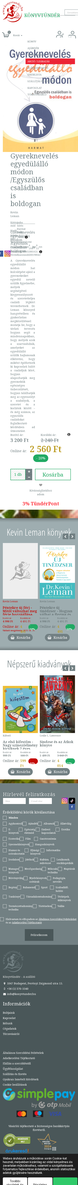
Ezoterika (14, 838)
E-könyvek (14, 831)
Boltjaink (9, 1012)
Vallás (61, 906)
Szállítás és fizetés (41, 81)
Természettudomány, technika (21, 907)
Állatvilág (65, 823)
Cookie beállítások (15, 1084)
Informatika (53, 850)
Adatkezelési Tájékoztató (19, 1058)
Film (28, 838)
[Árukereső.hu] (17, 1141)
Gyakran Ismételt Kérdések (20, 1079)
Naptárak (69, 868)
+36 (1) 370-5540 (17, 988)
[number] (18, 474)
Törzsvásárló (37, 94)
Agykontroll (16, 823)
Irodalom (14, 859)
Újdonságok (35, 54)
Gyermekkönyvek (19, 844)
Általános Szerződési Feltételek (23, 1053)
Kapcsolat (34, 88)
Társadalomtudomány (39, 896)
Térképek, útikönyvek (64, 898)
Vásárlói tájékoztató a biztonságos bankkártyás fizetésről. (39, 1128)
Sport (44, 887)
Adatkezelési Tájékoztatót (27, 922)
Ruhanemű (29, 887)
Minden (13, 817)
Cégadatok (9, 1028)
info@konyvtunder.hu (21, 994)
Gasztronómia (48, 838)
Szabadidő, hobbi (62, 889)
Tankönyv (14, 896)
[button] (13, 33)
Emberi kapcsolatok (48, 831)
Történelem (45, 906)
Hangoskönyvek (44, 844)
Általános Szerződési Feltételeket (57, 919)
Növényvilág (16, 878)
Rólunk (7, 1023)
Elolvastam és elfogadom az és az (41, 920)
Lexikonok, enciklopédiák (65, 861)
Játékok (29, 859)
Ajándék (33, 48)
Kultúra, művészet (45, 861)
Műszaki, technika (53, 870)
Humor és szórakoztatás (17, 851)
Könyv (31, 41)
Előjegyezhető (37, 68)
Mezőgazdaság (33, 868)
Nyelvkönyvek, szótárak (38, 879)
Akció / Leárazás (38, 61)
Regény (13, 887)
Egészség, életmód (30, 831)
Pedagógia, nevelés (59, 879)
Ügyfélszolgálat (13, 1068)
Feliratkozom (39, 935)
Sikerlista (34, 74)
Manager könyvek (14, 870)
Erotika (65, 829)
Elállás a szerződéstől (17, 1063)
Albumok (49, 823)
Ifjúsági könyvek (35, 851)
